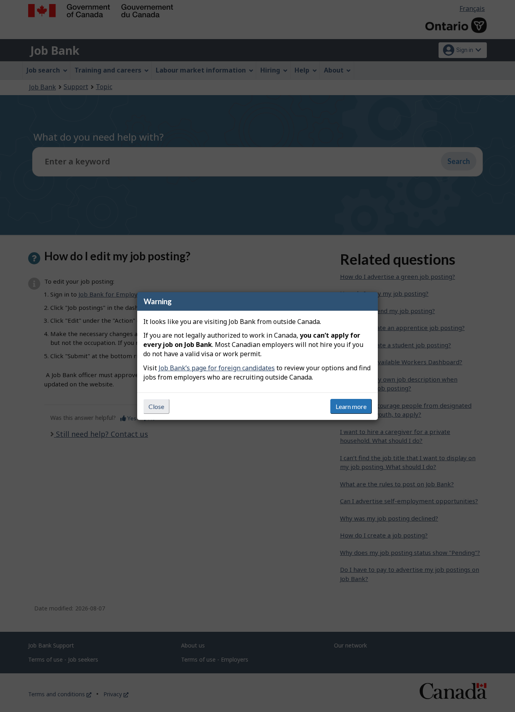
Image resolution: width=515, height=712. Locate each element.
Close (156, 406)
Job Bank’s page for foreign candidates (217, 367)
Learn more (351, 406)
